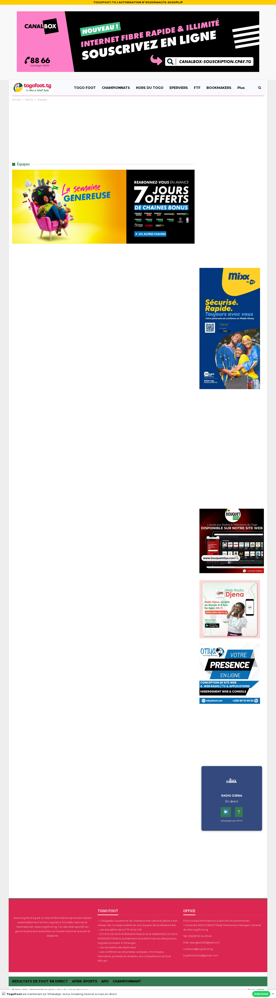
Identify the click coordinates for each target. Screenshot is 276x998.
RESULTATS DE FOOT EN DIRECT (40, 981)
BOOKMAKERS (218, 88)
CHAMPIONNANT (127, 981)
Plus (241, 88)
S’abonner (261, 993)
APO (105, 981)
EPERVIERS (179, 88)
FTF (197, 88)
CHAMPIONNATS (116, 88)
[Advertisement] (138, 132)
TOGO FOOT (85, 88)
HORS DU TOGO (149, 88)
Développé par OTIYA (231, 820)
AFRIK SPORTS (84, 981)
